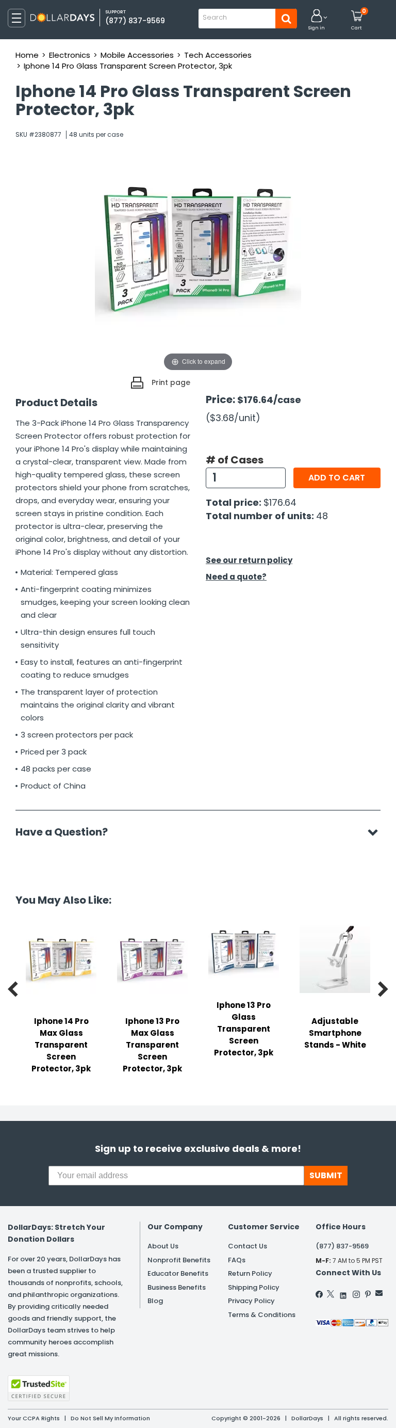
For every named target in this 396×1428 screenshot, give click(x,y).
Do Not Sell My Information (110, 1418)
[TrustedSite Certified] (39, 1388)
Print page (171, 382)
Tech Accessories (218, 55)
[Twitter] (330, 1293)
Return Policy (250, 1273)
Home (27, 55)
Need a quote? (236, 576)
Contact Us (247, 1246)
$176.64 (279, 502)
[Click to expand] (198, 270)
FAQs (236, 1260)
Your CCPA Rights (34, 1418)
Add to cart (336, 478)
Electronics (69, 55)
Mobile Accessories (137, 55)
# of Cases (234, 460)
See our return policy (249, 560)
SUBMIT (325, 1175)
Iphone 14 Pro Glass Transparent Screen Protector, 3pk (128, 65)
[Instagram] (356, 1294)
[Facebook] (320, 1294)
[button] (316, 20)
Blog (155, 1301)
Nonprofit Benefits (178, 1260)
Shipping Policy (253, 1287)
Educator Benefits (177, 1273)
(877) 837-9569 (135, 20)
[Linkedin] (343, 1293)
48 (322, 515)
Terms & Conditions (261, 1315)
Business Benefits (176, 1287)
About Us (162, 1246)
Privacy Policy (251, 1301)
